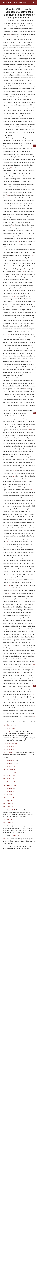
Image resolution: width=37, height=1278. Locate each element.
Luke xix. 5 (11, 769)
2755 (4, 746)
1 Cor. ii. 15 (11, 779)
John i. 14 (15, 836)
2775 (19, 637)
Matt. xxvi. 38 (11, 746)
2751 (11, 167)
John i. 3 (10, 807)
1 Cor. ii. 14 (11, 776)
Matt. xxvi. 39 (11, 749)
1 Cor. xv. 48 (11, 772)
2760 (15, 296)
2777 (19, 672)
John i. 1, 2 (11, 804)
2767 (29, 429)
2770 (14, 476)
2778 (31, 683)
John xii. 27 (11, 752)
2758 (33, 255)
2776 (4, 823)
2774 (9, 593)
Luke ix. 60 (11, 766)
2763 (31, 337)
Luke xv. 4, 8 (11, 785)
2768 (23, 440)
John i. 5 (10, 823)
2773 (8, 585)
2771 (31, 489)
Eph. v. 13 (10, 819)
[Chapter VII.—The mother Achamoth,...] (2, 639)
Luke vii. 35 (11, 794)
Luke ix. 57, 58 (12, 760)
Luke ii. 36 (10, 791)
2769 (14, 470)
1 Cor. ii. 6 (10, 797)
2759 (23, 271)
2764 (33, 339)
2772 (8, 541)
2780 (4, 846)
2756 (19, 241)
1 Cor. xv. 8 (11, 728)
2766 (25, 388)
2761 (32, 301)
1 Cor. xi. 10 (11, 731)
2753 (18, 206)
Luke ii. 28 (10, 788)
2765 (30, 361)
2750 (10, 34)
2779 (4, 839)
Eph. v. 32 (10, 800)
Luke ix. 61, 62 (12, 763)
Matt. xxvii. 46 (12, 743)
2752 (8, 195)
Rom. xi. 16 (11, 782)
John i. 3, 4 (11, 810)
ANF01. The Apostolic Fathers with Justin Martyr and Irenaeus (18, 2)
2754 (13, 225)
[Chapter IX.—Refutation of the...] (35, 639)
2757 (7, 247)
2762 (9, 334)
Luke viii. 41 (11, 725)
